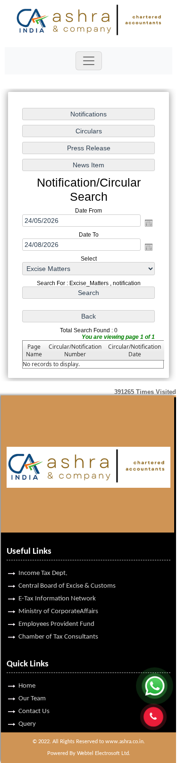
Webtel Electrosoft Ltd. (103, 753)
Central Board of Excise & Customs (67, 586)
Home (26, 685)
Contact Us (34, 711)
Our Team (32, 698)
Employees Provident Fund (56, 624)
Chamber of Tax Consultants (58, 636)
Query (27, 724)
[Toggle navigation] (89, 60)
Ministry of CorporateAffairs (58, 611)
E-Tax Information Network (57, 598)
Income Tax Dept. (42, 573)
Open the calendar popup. (148, 223)
